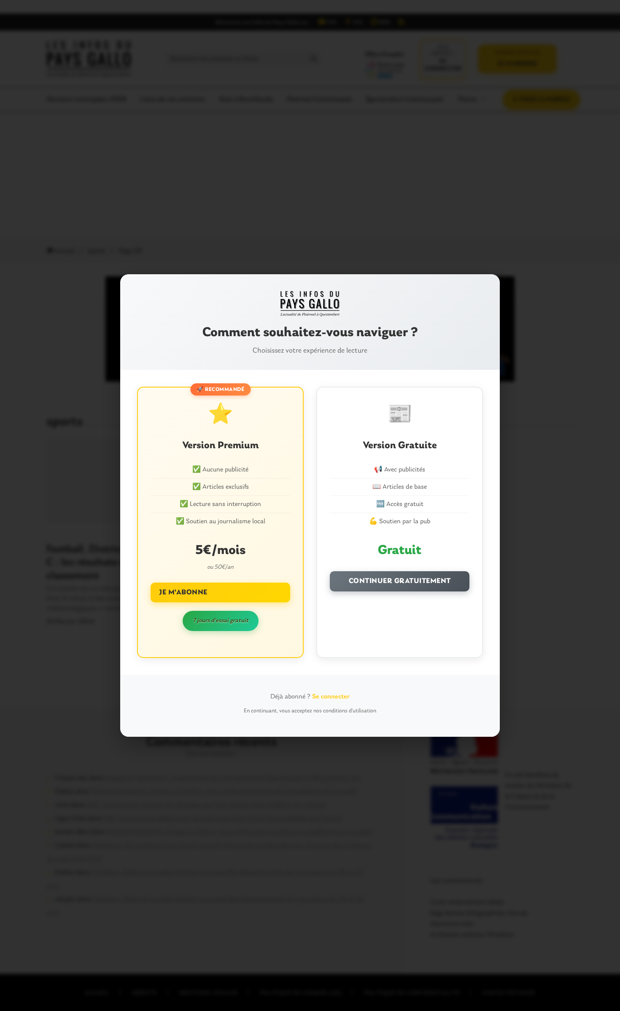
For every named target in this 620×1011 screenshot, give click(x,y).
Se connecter (331, 696)
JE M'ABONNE (183, 592)
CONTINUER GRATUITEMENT (400, 581)
